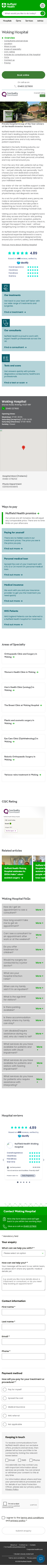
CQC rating (9, 51)
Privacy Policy (11, 1489)
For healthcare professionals (14, 1547)
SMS (24, 1460)
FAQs (6, 57)
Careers (33, 1545)
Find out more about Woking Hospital (19, 244)
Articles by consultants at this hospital (22, 54)
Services (29, 21)
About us (13, 1545)
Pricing (7, 63)
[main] (23, 783)
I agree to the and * (25, 1519)
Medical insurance (16, 1407)
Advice (40, 21)
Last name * (8, 1321)
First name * (8, 1306)
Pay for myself (15, 1389)
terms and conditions (32, 1517)
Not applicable (15, 1424)
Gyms (18, 21)
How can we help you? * (15, 1262)
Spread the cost (15, 1398)
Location (8, 43)
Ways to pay (10, 46)
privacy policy (17, 1520)
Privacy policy (32, 1558)
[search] (23, 13)
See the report (10, 830)
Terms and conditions (17, 1558)
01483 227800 (30, 1226)
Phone (36, 1460)
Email (12, 1460)
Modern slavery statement (24, 1554)
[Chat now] (41, 1559)
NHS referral (14, 1415)
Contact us (9, 60)
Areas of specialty (12, 49)
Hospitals (7, 21)
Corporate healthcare (35, 1549)
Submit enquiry (23, 1530)
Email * (6, 1336)
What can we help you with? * (18, 1248)
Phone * (6, 1351)
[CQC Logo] (12, 813)
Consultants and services (16, 40)
